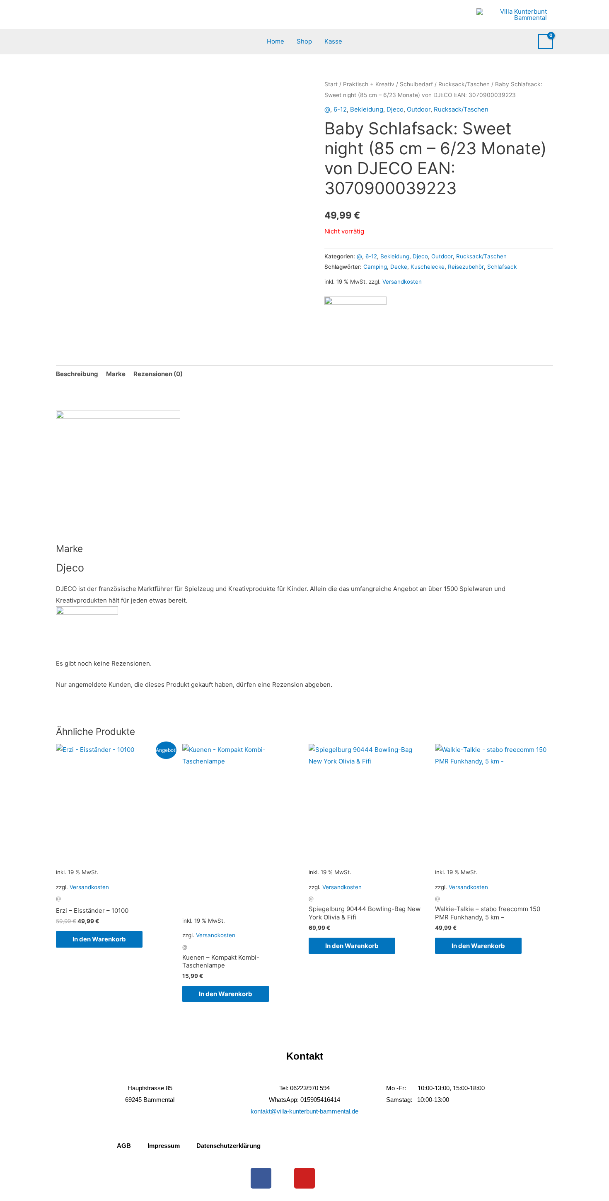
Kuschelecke (428, 266)
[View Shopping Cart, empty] (545, 41)
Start (331, 84)
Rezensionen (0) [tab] (158, 374)
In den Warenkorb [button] (99, 939)
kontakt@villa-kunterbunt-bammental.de (304, 1111)
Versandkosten (402, 281)
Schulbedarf (416, 84)
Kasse (333, 41)
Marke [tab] (116, 374)
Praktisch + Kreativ (368, 84)
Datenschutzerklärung (228, 1145)
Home (275, 41)
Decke (398, 266)
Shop (304, 41)
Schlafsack (502, 266)
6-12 (340, 109)
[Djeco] (355, 318)
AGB (124, 1145)
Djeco (395, 109)
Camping (375, 266)
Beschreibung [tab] (77, 374)
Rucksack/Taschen (464, 84)
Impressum (163, 1145)
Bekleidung (366, 109)
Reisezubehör (466, 266)
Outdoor (418, 109)
